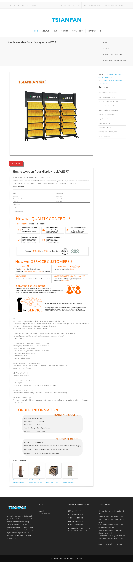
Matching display (104, 123)
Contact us (91, 31)
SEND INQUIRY (16, 163)
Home (36, 31)
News (55, 31)
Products (64, 31)
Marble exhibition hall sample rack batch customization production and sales (111, 519)
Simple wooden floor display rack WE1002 (35, 481)
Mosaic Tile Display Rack (107, 114)
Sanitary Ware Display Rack (108, 132)
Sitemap (78, 558)
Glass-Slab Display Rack (107, 97)
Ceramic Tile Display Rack (107, 106)
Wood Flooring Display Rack (112, 54)
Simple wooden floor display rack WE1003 (52, 481)
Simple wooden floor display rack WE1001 (19, 481)
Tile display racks (44, 514)
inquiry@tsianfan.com (116, 5)
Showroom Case (77, 31)
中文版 (34, 5)
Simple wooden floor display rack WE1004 (68, 481)
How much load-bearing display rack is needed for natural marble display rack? (112, 538)
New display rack (104, 136)
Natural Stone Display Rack (108, 93)
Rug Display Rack (104, 119)
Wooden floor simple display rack (114, 60)
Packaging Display (105, 128)
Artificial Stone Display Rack (108, 101)
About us (45, 31)
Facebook (41, 511)
